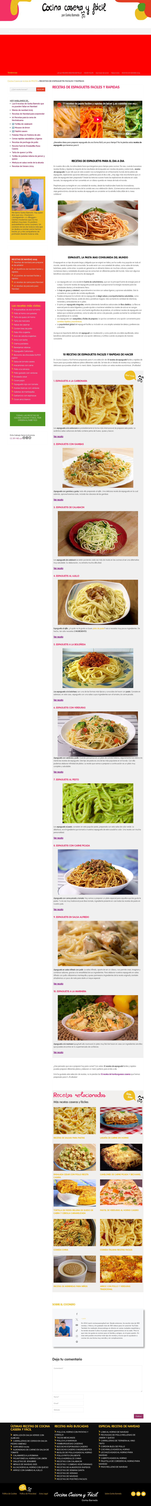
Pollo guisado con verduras (26, 373)
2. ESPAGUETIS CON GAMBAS (69, 444)
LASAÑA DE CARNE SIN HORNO (114, 1138)
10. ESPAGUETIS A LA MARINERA (70, 991)
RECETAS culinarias (36, 31)
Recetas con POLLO (16, 31)
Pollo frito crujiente (22, 332)
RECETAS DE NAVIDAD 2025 (131, 73)
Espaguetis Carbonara (23, 351)
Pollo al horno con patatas (25, 313)
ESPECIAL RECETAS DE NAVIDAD (119, 1426)
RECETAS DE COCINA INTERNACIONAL (80, 31)
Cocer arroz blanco (22, 399)
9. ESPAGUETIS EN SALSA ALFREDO (71, 917)
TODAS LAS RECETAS (99, 31)
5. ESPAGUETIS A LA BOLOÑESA (70, 645)
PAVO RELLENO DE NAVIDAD (114, 1467)
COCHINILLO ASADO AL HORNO (115, 1449)
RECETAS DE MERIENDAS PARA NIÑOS (71, 1286)
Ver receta (58, 436)
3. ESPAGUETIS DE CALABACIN (69, 507)
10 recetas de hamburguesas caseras (115, 1074)
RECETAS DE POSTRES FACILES (72, 1479)
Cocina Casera (14, 81)
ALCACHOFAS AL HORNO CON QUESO (30, 1467)
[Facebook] (138, 1494)
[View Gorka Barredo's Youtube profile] (77, 1325)
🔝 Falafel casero (19, 131)
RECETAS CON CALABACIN (69, 1461)
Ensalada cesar (20, 377)
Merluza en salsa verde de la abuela (28, 162)
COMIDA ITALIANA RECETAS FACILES (116, 1250)
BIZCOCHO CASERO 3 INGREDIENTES (74, 1450)
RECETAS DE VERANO (67, 1473)
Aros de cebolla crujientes (25, 336)
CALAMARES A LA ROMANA (25, 1456)
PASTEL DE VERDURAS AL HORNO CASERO (119, 1210)
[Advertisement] (75, 52)
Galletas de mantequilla (24, 392)
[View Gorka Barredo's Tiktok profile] (77, 1331)
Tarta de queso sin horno (24, 317)
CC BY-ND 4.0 (16, 438)
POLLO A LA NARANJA (67, 1441)
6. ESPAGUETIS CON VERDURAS (70, 708)
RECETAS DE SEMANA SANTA (70, 1470)
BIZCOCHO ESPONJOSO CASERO (72, 1447)
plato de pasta (98, 629)
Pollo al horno (115, 73)
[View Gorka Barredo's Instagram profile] (77, 1336)
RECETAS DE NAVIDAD (67, 1476)
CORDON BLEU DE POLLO (113, 1447)
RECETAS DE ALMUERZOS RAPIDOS (73, 1467)
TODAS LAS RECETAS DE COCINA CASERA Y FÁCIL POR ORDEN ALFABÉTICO (27, 417)
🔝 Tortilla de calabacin (22, 124)
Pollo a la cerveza (21, 369)
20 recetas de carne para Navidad (28, 282)
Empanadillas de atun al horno (27, 310)
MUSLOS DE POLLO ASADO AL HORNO (74, 1453)
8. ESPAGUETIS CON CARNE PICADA (72, 846)
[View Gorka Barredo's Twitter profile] (77, 1320)
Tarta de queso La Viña (22, 152)
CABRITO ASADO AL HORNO (114, 1458)
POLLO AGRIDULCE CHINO (69, 1458)
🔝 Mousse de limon (21, 128)
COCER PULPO (88, 73)
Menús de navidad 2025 (22, 110)
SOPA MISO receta (21, 1447)
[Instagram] (133, 1494)
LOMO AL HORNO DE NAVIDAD (115, 1432)
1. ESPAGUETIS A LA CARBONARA (70, 381)
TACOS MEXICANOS (66, 1438)
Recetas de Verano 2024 (23, 166)
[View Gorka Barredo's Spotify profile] (77, 1342)
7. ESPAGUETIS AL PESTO (66, 780)
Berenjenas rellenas (22, 347)
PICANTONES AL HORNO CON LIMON (30, 1458)
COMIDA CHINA (61, 1250)
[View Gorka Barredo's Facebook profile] (77, 1314)
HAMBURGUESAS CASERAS (70, 1444)
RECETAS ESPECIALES (56, 31)
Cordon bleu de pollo (23, 328)
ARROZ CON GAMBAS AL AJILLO (27, 1470)
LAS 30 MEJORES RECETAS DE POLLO (69, 73)
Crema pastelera (21, 344)
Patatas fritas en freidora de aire (26, 135)
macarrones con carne (23, 365)
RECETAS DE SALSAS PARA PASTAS (69, 1138)
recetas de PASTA (29, 81)
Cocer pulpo (19, 380)
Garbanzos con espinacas (25, 396)
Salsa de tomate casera (24, 361)
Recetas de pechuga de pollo (25, 142)
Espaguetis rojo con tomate (26, 384)
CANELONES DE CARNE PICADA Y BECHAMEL (120, 1174)
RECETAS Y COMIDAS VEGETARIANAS (74, 1464)
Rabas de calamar (22, 325)
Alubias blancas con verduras (26, 388)
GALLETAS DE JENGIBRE (24, 1461)
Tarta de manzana (22, 321)
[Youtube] (143, 1494)
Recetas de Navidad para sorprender (28, 114)
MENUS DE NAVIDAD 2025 (25, 1464)
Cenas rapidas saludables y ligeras (27, 138)
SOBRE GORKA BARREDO (115, 31)
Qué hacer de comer (102, 73)
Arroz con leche (20, 340)
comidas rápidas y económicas (69, 322)
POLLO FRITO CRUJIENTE (68, 1456)
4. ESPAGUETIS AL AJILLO (66, 576)
